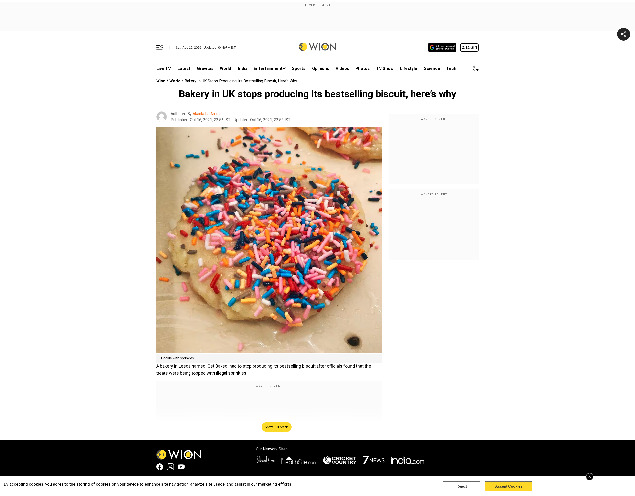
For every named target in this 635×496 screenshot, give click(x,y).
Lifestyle (408, 68)
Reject (461, 486)
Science (432, 68)
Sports (298, 68)
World (225, 68)
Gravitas (205, 68)
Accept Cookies (508, 486)
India (242, 68)
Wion (160, 81)
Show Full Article (277, 427)
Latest (183, 68)
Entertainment (268, 68)
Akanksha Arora (206, 113)
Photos (362, 68)
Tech (451, 68)
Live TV (163, 68)
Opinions (320, 68)
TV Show (384, 68)
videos (342, 68)
